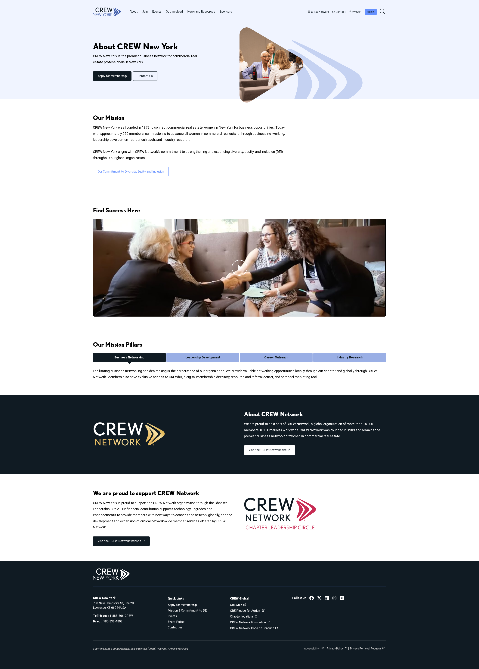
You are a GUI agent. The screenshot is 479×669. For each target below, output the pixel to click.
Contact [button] (341, 11)
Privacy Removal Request (365, 648)
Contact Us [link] (145, 76)
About (134, 11)
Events (156, 11)
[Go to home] (107, 12)
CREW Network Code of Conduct (252, 628)
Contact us (175, 627)
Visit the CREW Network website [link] (119, 541)
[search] (383, 12)
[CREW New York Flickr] (342, 598)
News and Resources (201, 11)
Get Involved (174, 11)
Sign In (371, 11)
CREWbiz (236, 605)
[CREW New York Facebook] (311, 598)
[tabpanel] (239, 374)
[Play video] (239, 268)
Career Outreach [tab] (276, 357)
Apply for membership (182, 605)
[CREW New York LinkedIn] (327, 598)
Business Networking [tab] (129, 357)
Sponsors (226, 11)
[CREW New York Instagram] (334, 598)
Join (145, 11)
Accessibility (312, 648)
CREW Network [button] (320, 11)
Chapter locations (242, 616)
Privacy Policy (335, 648)
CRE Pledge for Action (245, 610)
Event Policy (176, 622)
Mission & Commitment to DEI (188, 610)
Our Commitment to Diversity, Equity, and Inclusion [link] (131, 171)
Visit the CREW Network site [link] (268, 450)
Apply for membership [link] (112, 76)
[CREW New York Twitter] (319, 598)
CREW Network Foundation (248, 622)
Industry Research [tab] (350, 357)
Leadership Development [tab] (202, 357)
